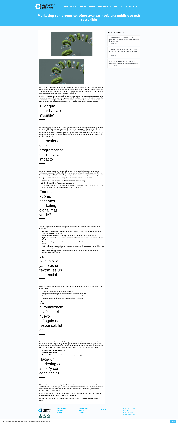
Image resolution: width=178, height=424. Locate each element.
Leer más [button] (48, 421)
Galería (115, 6)
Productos (82, 6)
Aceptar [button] (173, 421)
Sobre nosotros (69, 6)
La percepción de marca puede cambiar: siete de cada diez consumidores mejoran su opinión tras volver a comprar (123, 51)
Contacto (133, 6)
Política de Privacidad (129, 408)
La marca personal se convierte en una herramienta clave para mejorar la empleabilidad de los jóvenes (124, 39)
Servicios (92, 6)
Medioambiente (104, 6)
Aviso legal (126, 410)
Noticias (123, 6)
